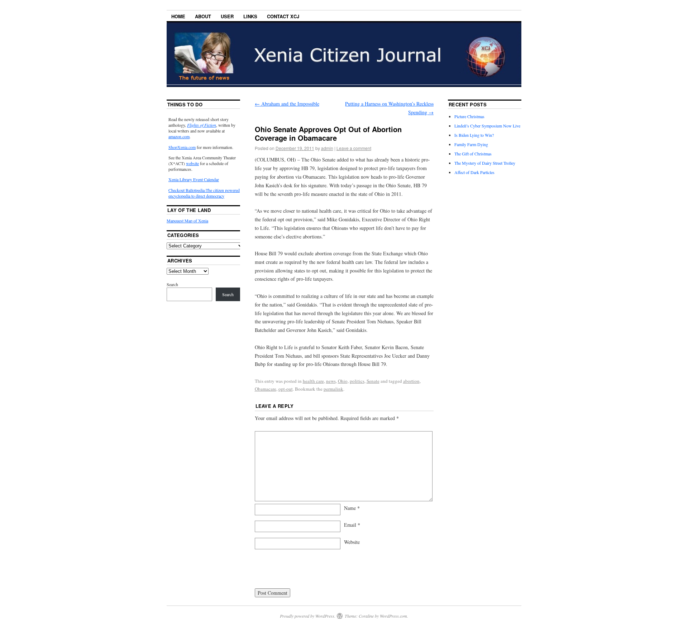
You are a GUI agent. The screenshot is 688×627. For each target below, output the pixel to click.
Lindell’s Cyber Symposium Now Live (487, 126)
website (192, 163)
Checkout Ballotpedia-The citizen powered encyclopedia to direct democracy (204, 193)
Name (352, 508)
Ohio (343, 381)
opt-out (285, 389)
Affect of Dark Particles (474, 172)
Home (178, 16)
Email (352, 524)
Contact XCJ (283, 16)
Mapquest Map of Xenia (187, 220)
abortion (411, 381)
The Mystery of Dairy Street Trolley (484, 163)
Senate (373, 381)
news (331, 381)
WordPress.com (393, 616)
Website (352, 542)
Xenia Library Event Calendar (193, 179)
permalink (333, 389)
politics (357, 381)
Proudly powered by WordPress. (307, 616)
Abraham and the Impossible (287, 103)
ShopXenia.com (182, 147)
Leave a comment (353, 148)
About (203, 16)
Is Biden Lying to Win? (474, 135)
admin (327, 148)
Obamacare (265, 389)
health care (313, 381)
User (227, 16)
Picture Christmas (469, 116)
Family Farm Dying (471, 144)
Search (172, 284)
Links (250, 16)
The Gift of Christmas (473, 153)
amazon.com (179, 136)
